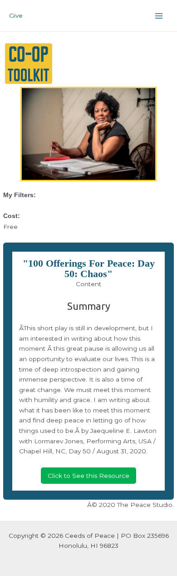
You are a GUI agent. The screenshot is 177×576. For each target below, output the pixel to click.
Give (16, 15)
